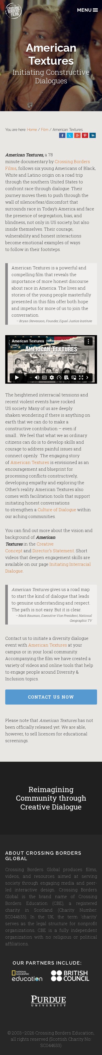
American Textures (29, 462)
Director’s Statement (53, 550)
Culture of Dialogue (57, 509)
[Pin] (85, 135)
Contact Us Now (51, 697)
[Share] (62, 135)
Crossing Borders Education (31, 11)
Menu (84, 10)
